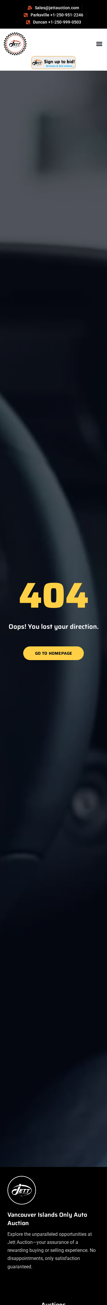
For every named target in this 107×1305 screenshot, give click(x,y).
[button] (99, 44)
